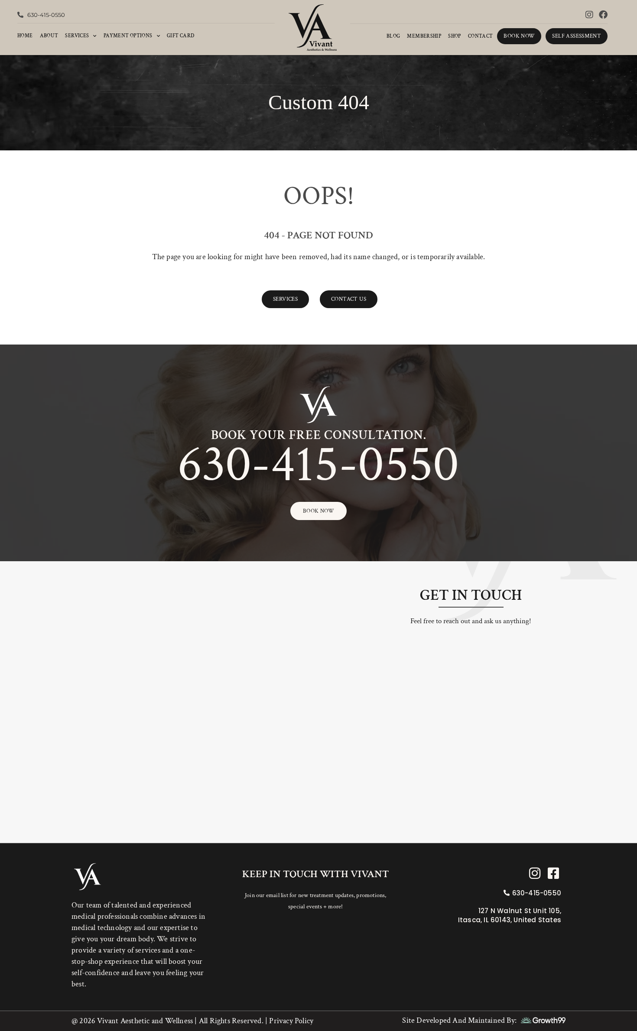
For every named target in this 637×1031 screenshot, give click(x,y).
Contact (480, 36)
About (49, 36)
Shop (454, 36)
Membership (424, 36)
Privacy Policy (290, 1021)
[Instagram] (589, 14)
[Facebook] (603, 14)
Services (77, 36)
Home (25, 36)
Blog (393, 36)
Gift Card (180, 36)
